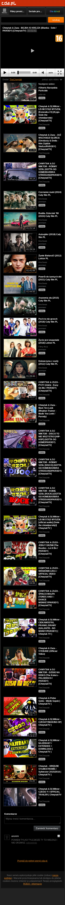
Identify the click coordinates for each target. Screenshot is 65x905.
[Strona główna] (9, 3)
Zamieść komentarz (47, 828)
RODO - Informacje (32, 884)
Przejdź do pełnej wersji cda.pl (32, 861)
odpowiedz (31, 843)
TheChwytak (16, 79)
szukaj (56, 19)
